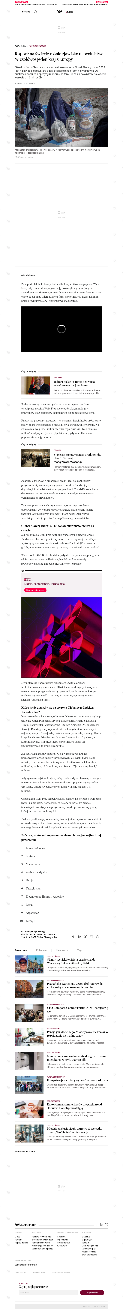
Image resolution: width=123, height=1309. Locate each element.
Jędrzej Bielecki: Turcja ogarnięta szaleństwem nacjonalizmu (74, 383)
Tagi (79, 950)
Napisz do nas (21, 1243)
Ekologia (57, 450)
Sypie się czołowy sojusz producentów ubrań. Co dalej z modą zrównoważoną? (77, 458)
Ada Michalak (28, 275)
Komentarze (59, 377)
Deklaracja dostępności (42, 1249)
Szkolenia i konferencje (26, 1265)
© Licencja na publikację (33, 931)
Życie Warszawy (89, 1255)
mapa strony (20, 1273)
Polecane (41, 950)
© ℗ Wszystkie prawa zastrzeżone (38, 934)
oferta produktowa (61, 1273)
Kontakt (18, 1240)
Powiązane (21, 950)
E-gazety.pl (87, 1240)
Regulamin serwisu (41, 1243)
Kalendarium (39, 1273)
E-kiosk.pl (86, 1237)
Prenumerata (63, 1243)
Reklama (61, 1237)
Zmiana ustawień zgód (42, 1240)
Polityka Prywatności (41, 1237)
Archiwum (62, 1246)
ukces (69, 11)
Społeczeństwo (38, 46)
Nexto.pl (85, 1243)
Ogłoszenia (62, 1240)
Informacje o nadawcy (42, 1246)
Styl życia (24, 46)
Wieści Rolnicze (89, 1252)
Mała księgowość (90, 1246)
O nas (17, 1237)
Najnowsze (62, 950)
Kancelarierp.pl (89, 1249)
